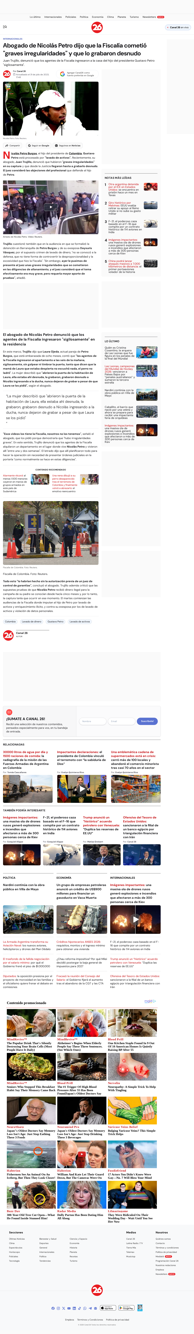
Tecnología (14, 1260)
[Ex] (63, 1308)
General (43, 1247)
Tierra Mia (131, 1247)
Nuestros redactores (166, 1265)
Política (9, 878)
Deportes (43, 1243)
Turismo (73, 1260)
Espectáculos (15, 1247)
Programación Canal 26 (167, 1260)
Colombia (75, 153)
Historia (73, 1247)
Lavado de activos (80, 621)
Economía (64, 878)
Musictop (130, 1256)
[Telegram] (90, 1308)
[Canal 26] (97, 1291)
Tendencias (45, 1260)
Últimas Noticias (17, 1238)
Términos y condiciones (167, 1247)
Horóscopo (14, 1252)
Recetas (74, 1256)
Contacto (160, 1243)
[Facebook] (53, 1308)
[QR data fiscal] (139, 1310)
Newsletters (165, 1274)
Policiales (13, 1256)
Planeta (73, 1252)
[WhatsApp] (84, 1308)
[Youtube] (68, 1308)
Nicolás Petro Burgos (24, 153)
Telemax (130, 1252)
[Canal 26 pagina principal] (97, 32)
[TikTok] (79, 1308)
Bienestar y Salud (47, 1238)
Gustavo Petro (55, 621)
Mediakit (163, 1256)
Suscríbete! (147, 721)
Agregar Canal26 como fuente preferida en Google (80, 74)
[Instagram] (58, 1308)
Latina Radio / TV (134, 1243)
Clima (12, 1243)
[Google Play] (126, 1308)
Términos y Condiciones (90, 1319)
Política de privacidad (166, 1252)
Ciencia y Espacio (78, 1238)
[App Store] (108, 1308)
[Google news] (95, 1308)
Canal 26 (21, 71)
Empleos (160, 1269)
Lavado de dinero (31, 621)
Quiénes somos (163, 1238)
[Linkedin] (74, 1308)
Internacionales (12, 38)
